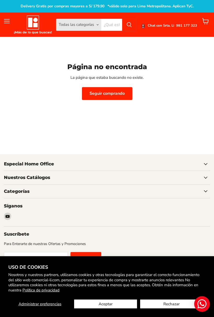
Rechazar (171, 304)
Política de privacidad (41, 290)
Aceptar (105, 304)
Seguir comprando (107, 93)
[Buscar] (129, 25)
